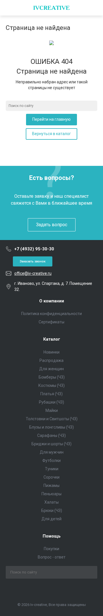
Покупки (51, 548)
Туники (51, 469)
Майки (51, 410)
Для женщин (51, 368)
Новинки (51, 352)
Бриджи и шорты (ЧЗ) (51, 444)
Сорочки (51, 477)
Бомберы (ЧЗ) (52, 377)
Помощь (52, 536)
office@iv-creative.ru (33, 273)
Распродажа (51, 360)
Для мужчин (52, 452)
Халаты (51, 502)
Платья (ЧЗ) (51, 394)
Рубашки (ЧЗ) (51, 402)
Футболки (51, 460)
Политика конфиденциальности (51, 313)
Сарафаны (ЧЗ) (51, 435)
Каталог (51, 339)
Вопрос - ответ (52, 557)
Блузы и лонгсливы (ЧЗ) (51, 427)
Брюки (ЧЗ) (51, 510)
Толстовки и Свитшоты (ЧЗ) (52, 419)
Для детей (51, 519)
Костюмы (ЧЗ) (51, 385)
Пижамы (51, 485)
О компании (51, 301)
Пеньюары (51, 494)
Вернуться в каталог (51, 133)
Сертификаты (51, 322)
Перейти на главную (51, 119)
